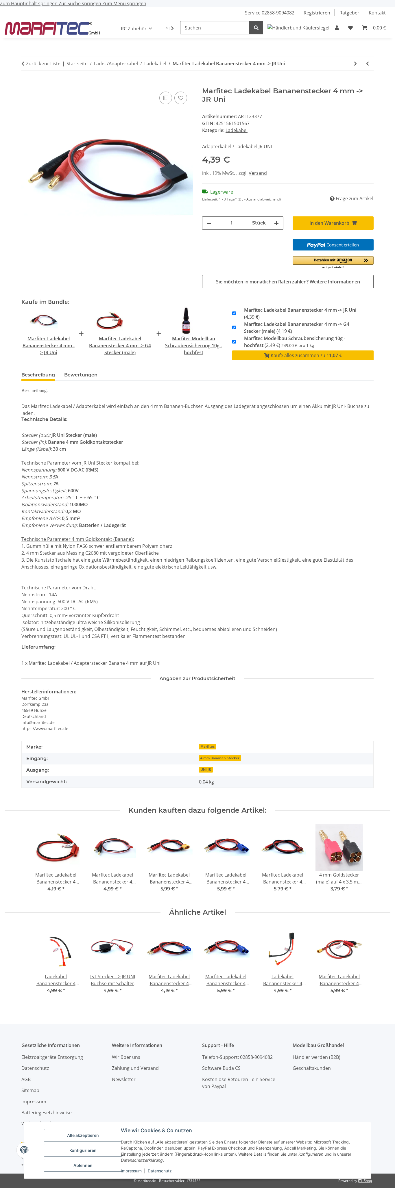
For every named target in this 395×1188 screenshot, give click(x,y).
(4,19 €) (296, 327)
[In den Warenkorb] (26, 84)
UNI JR (205, 769)
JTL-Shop (365, 1180)
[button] (337, 27)
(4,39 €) (300, 313)
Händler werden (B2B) (316, 1057)
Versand (258, 173)
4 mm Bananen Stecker (219, 758)
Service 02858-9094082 (269, 13)
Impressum (131, 1170)
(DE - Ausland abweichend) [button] (259, 199)
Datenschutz (160, 1170)
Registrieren (317, 13)
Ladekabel (237, 130)
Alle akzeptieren (83, 1135)
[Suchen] (256, 27)
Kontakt (377, 13)
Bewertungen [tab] (80, 375)
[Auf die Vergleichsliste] (165, 98)
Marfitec (207, 746)
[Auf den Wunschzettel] (180, 98)
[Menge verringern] (209, 223)
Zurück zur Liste (43, 63)
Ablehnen (83, 1165)
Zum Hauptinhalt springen (29, 3)
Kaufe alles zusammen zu (306, 355)
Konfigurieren (83, 1150)
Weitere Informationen (335, 282)
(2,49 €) (294, 341)
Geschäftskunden (312, 1068)
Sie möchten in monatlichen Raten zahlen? (288, 282)
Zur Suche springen (80, 3)
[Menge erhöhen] (276, 223)
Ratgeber (349, 13)
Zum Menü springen (124, 3)
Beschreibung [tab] (38, 375)
